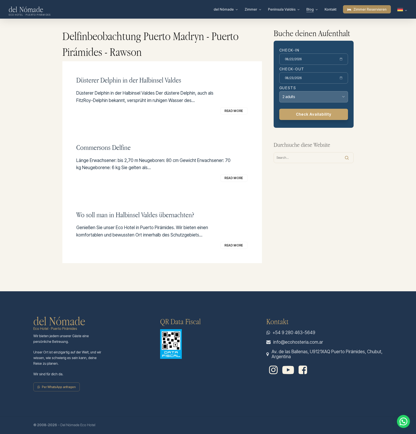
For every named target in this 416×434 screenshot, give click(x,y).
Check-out (291, 69)
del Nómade (26, 9)
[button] (59, 387)
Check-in (289, 50)
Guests (287, 88)
